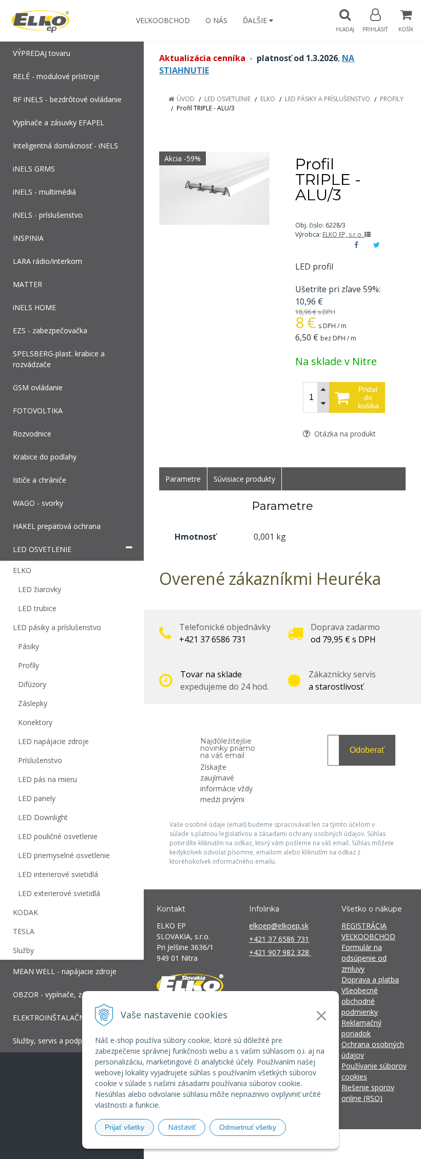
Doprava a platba (370, 979)
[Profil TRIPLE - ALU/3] (214, 188)
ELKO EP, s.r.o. (343, 234)
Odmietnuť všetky (247, 1127)
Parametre (183, 479)
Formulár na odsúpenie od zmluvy (364, 958)
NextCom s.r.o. (394, 1143)
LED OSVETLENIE (227, 98)
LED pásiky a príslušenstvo (327, 98)
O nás (216, 20)
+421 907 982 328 (280, 952)
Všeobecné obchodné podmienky (359, 1001)
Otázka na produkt (344, 434)
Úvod (186, 98)
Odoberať (367, 750)
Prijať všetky (124, 1127)
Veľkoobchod (163, 20)
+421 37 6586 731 (279, 939)
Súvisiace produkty (244, 479)
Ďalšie (256, 20)
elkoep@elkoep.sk (279, 925)
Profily (392, 98)
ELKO (267, 98)
